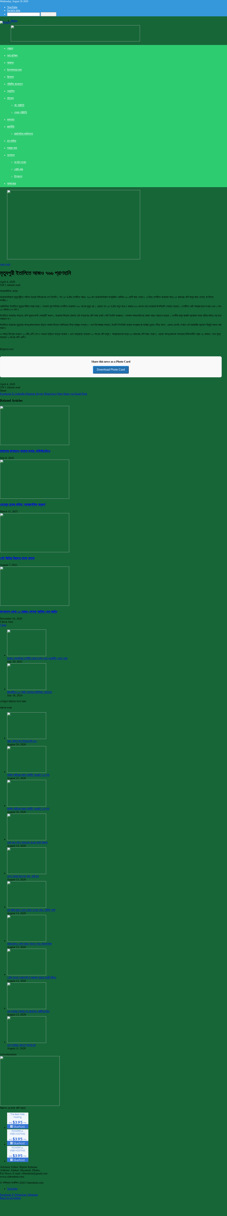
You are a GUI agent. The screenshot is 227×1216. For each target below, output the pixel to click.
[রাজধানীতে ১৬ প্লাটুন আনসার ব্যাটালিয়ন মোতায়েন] (26, 688)
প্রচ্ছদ (10, 48)
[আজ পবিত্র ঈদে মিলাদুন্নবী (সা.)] (26, 738)
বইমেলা (10, 98)
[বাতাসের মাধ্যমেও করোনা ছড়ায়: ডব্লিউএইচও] (34, 444)
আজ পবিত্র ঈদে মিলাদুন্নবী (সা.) (22, 741)
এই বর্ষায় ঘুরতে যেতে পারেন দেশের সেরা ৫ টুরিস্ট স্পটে (31, 910)
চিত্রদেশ (18, 176)
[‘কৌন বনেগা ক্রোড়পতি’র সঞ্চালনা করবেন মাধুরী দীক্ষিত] (26, 974)
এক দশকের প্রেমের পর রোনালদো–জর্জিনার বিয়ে (28, 1011)
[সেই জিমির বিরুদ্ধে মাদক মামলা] (34, 551)
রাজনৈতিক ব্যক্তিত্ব (23, 133)
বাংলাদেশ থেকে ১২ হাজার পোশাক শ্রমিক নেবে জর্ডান (28, 612)
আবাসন (10, 62)
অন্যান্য (11, 155)
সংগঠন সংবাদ (20, 162)
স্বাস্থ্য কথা (12, 147)
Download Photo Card (111, 369)
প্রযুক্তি (11, 91)
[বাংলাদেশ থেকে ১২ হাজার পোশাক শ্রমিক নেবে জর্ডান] (34, 604)
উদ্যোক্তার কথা (14, 69)
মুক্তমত (10, 119)
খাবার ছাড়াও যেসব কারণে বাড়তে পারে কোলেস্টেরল (29, 943)
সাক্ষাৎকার (11, 183)
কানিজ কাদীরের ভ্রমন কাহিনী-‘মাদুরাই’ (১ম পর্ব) (28, 808)
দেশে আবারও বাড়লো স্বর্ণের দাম (21, 1045)
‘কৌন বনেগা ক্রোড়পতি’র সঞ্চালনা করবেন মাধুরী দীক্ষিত (31, 977)
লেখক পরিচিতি (20, 112)
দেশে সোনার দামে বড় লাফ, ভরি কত (23, 876)
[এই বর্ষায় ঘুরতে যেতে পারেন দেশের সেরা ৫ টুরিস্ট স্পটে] (26, 906)
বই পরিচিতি (19, 105)
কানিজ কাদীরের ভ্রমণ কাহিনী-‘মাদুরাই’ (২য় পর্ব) (28, 774)
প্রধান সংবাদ (5, 264)
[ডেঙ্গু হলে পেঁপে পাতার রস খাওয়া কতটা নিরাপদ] (26, 839)
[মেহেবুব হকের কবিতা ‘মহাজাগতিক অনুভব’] (34, 497)
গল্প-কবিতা (11, 140)
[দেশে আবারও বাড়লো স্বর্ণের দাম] (26, 1041)
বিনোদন (10, 76)
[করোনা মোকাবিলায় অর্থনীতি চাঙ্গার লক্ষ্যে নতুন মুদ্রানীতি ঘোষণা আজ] (26, 655)
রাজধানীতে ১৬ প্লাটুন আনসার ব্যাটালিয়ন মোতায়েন (29, 692)
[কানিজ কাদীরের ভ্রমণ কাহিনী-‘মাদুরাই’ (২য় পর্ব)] (26, 771)
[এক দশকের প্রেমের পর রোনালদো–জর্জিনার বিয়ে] (26, 1008)
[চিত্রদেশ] (5, 22)
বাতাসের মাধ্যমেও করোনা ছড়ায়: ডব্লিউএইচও (25, 451)
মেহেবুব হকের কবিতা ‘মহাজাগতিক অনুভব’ (23, 504)
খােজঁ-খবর (18, 169)
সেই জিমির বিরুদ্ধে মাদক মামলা (17, 558)
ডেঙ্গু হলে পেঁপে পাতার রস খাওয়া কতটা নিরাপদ (27, 842)
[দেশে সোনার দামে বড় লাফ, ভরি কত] (26, 873)
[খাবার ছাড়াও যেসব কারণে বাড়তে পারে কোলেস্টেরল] (26, 940)
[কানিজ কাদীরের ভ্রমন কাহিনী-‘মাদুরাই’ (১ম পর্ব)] (26, 805)
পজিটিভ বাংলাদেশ (15, 83)
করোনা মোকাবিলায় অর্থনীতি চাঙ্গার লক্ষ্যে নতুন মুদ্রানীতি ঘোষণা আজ (37, 658)
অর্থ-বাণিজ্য (12, 55)
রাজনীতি (10, 126)
